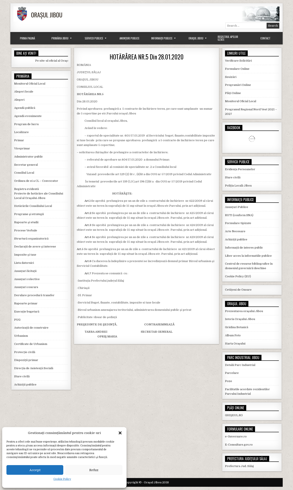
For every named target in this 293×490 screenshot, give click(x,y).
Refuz (93, 470)
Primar (19, 140)
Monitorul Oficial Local (29, 83)
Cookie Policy (62, 479)
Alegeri (19, 99)
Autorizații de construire (31, 327)
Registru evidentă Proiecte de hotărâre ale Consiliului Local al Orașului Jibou (38, 193)
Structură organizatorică (31, 238)
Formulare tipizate (238, 223)
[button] (120, 433)
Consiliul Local (24, 172)
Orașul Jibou (196, 38)
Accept (35, 470)
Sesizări (230, 77)
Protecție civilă (24, 352)
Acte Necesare (235, 231)
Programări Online (238, 84)
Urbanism (21, 335)
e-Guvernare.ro (236, 436)
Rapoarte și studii (26, 222)
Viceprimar (22, 148)
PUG (17, 319)
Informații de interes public (244, 247)
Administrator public (28, 156)
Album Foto (233, 335)
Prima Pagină (27, 38)
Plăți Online (233, 93)
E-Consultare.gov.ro (239, 444)
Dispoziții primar (26, 360)
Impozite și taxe (25, 254)
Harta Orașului (235, 343)
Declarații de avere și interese (35, 246)
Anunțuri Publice (129, 38)
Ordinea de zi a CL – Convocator (36, 180)
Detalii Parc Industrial (240, 365)
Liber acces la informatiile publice (248, 255)
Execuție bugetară (26, 311)
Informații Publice (161, 38)
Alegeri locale (23, 91)
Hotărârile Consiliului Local (33, 206)
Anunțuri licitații (25, 271)
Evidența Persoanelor (240, 169)
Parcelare (232, 373)
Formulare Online (237, 68)
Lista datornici (24, 262)
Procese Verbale (25, 230)
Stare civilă (22, 376)
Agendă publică (24, 107)
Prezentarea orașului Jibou (244, 311)
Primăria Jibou (59, 38)
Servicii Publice (94, 38)
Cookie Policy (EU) (238, 276)
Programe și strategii (29, 214)
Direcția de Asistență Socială (33, 368)
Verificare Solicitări (238, 60)
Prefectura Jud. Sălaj (239, 466)
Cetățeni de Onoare (238, 289)
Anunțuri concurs (26, 287)
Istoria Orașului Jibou (240, 319)
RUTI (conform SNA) (239, 215)
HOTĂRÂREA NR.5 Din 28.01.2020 (147, 56)
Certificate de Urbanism (30, 344)
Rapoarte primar (26, 303)
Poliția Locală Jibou (238, 185)
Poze (228, 381)
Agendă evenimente (28, 116)
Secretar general (26, 164)
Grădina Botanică (236, 327)
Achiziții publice (25, 384)
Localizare (21, 132)
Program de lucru (26, 124)
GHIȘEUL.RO (234, 415)
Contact (265, 38)
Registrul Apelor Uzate (228, 38)
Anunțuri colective (27, 279)
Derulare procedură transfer (34, 295)
